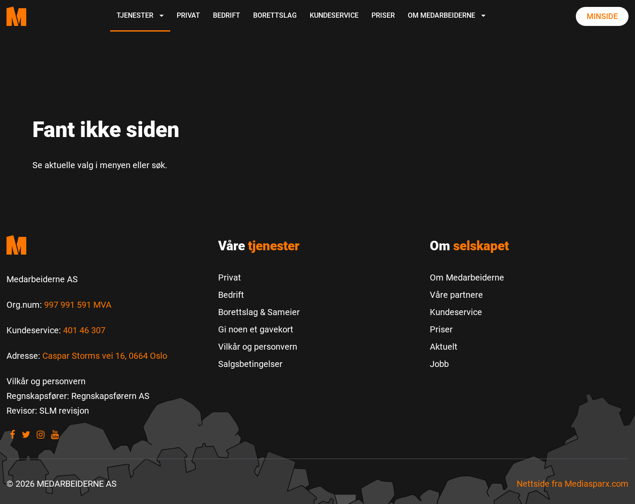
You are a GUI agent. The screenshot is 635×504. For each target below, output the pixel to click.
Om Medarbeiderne (442, 15)
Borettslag (275, 15)
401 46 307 (84, 330)
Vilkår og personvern (257, 346)
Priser (383, 15)
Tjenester (136, 15)
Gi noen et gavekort (255, 329)
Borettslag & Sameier (259, 312)
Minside (602, 16)
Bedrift (226, 15)
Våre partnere (456, 295)
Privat (188, 15)
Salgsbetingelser (250, 364)
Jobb (439, 364)
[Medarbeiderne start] (105, 245)
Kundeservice (334, 15)
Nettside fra (573, 483)
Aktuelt (443, 346)
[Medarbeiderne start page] (16, 16)
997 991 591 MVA (77, 305)
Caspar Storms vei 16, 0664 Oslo (104, 356)
